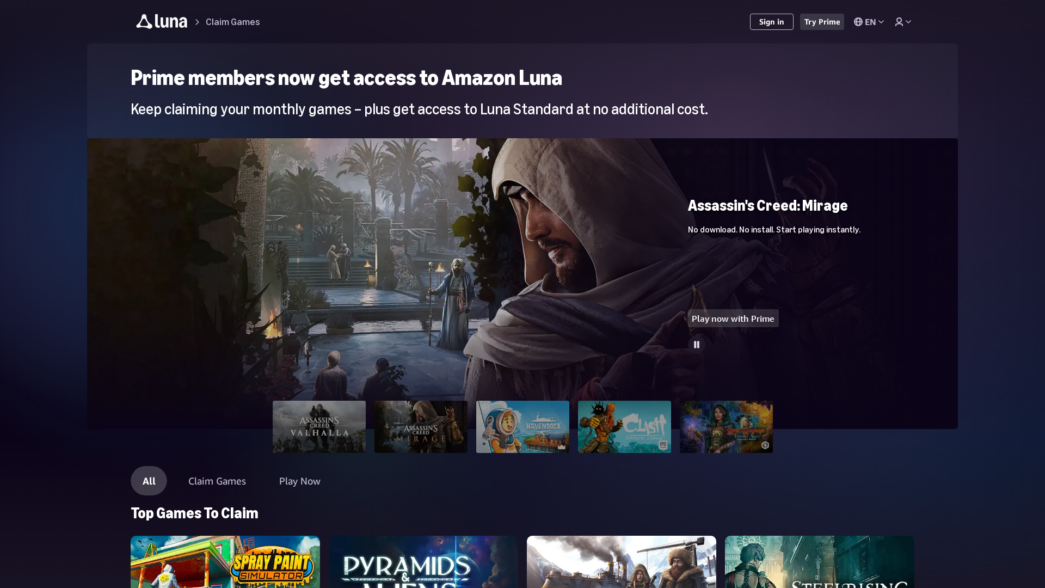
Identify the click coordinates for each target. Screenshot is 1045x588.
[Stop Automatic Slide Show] (696, 344)
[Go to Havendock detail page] (522, 143)
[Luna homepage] (162, 23)
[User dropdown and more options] (903, 21)
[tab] (319, 427)
